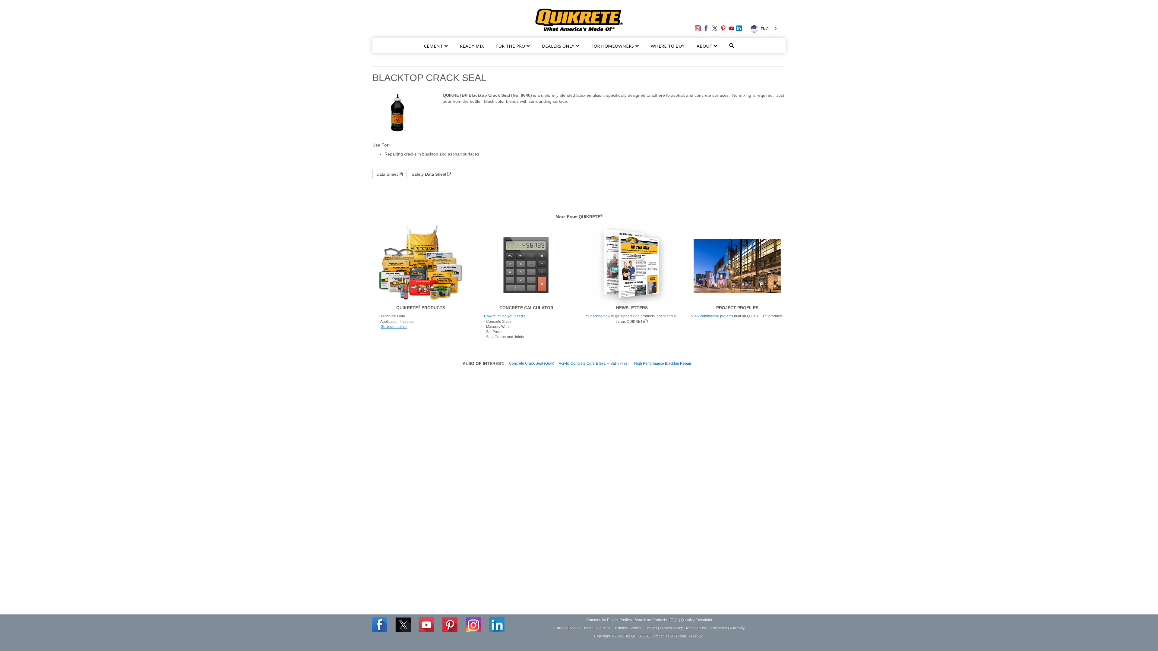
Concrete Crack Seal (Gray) (531, 363)
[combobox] (762, 28)
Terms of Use (696, 628)
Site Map (602, 628)
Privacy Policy (671, 628)
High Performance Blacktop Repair (662, 363)
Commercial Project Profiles (609, 620)
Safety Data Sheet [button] (430, 174)
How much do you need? (504, 316)
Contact (650, 628)
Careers (561, 628)
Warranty (737, 628)
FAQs (673, 620)
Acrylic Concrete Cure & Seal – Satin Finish (594, 363)
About (705, 46)
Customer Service (627, 628)
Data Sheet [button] (387, 174)
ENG (765, 28)
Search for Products (650, 620)
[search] (731, 45)
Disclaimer (718, 628)
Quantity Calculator (696, 620)
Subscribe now (598, 316)
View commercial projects (712, 316)
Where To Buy (668, 46)
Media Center (581, 628)
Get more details (394, 327)
